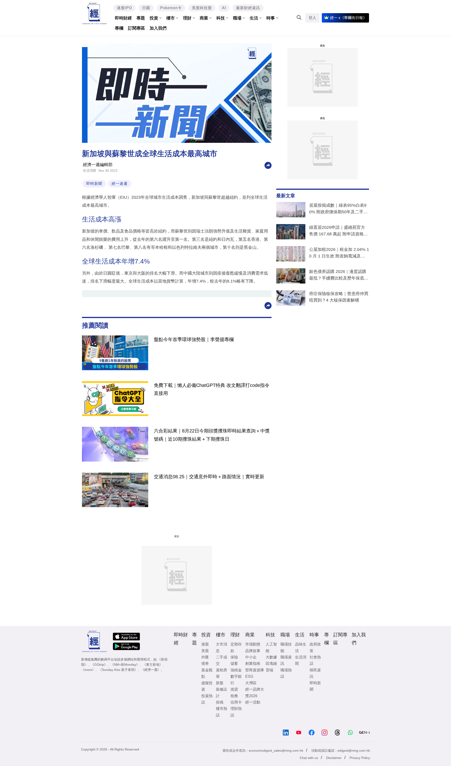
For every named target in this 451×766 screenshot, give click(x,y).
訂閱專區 (136, 28)
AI (224, 8)
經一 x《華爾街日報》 (348, 18)
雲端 (269, 670)
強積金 (236, 670)
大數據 (271, 657)
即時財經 (123, 18)
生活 (254, 18)
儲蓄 (234, 663)
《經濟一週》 (151, 670)
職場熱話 (286, 673)
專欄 (119, 28)
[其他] (268, 165)
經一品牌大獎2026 (254, 692)
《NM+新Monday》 (125, 664)
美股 (205, 651)
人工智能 (271, 647)
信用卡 (236, 702)
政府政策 (315, 647)
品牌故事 (252, 651)
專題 (140, 18)
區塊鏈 (271, 663)
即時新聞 (94, 184)
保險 (234, 657)
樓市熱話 (221, 712)
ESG (249, 676)
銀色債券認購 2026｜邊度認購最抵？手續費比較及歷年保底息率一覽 (338, 275)
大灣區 (251, 683)
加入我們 (158, 28)
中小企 (251, 657)
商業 (204, 18)
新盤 (219, 683)
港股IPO (124, 8)
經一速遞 (120, 184)
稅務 (234, 696)
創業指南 (252, 663)
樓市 (170, 18)
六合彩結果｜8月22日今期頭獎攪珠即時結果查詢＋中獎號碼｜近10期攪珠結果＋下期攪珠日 (212, 434)
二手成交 (221, 660)
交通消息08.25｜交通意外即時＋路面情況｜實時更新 (209, 476)
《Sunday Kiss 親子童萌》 (118, 670)
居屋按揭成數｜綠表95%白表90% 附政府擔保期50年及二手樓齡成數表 (338, 209)
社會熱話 (315, 660)
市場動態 (252, 644)
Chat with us (309, 758)
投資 (154, 18)
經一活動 (252, 702)
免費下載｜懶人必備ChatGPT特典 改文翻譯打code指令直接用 (211, 389)
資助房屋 (221, 673)
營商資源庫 (254, 670)
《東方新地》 (153, 664)
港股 (205, 644)
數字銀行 (236, 679)
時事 (270, 18)
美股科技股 (202, 8)
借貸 (234, 689)
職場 (237, 18)
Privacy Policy (360, 758)
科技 (220, 18)
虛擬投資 (207, 686)
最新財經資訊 (248, 8)
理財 (187, 18)
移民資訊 (315, 673)
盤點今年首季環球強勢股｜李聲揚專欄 (194, 339)
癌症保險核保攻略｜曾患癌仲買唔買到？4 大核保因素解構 (338, 297)
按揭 (219, 702)
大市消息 (221, 647)
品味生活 (300, 647)
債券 (205, 663)
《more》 (88, 670)
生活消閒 (89, 170)
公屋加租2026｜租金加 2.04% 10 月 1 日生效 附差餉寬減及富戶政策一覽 (339, 253)
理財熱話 (236, 712)
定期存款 (236, 647)
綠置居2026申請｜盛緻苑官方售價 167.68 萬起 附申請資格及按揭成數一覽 (338, 231)
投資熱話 (207, 699)
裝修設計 (221, 692)
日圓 (146, 8)
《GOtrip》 (99, 664)
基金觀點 (207, 673)
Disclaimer (334, 758)
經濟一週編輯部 (98, 164)
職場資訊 (286, 660)
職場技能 (286, 647)
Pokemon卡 (171, 8)
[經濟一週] (94, 13)
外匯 (205, 657)
